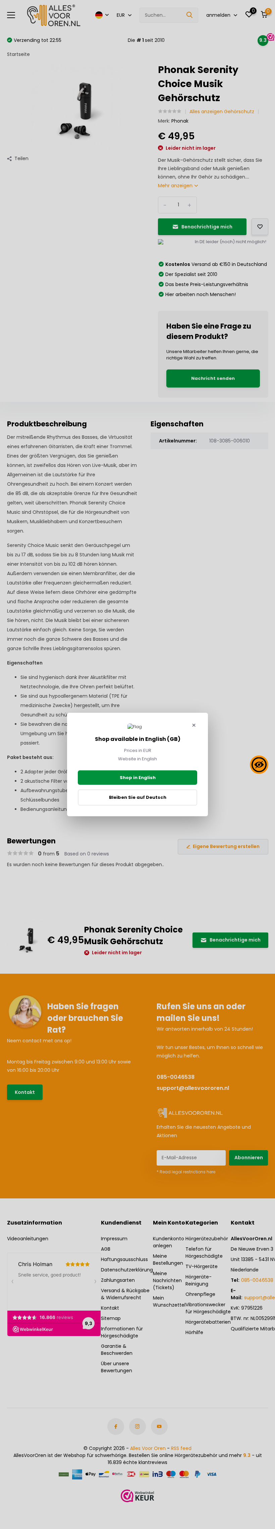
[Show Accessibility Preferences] (259, 764)
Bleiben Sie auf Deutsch (137, 797)
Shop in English (138, 777)
